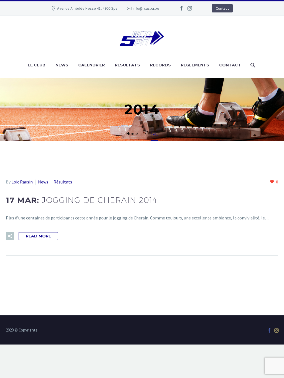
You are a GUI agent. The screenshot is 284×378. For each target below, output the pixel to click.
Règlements (195, 65)
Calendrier (91, 65)
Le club (36, 65)
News (61, 65)
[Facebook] (181, 8)
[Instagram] (190, 8)
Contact (222, 8)
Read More (38, 236)
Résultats (127, 65)
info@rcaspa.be (146, 8)
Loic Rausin (22, 182)
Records (160, 65)
